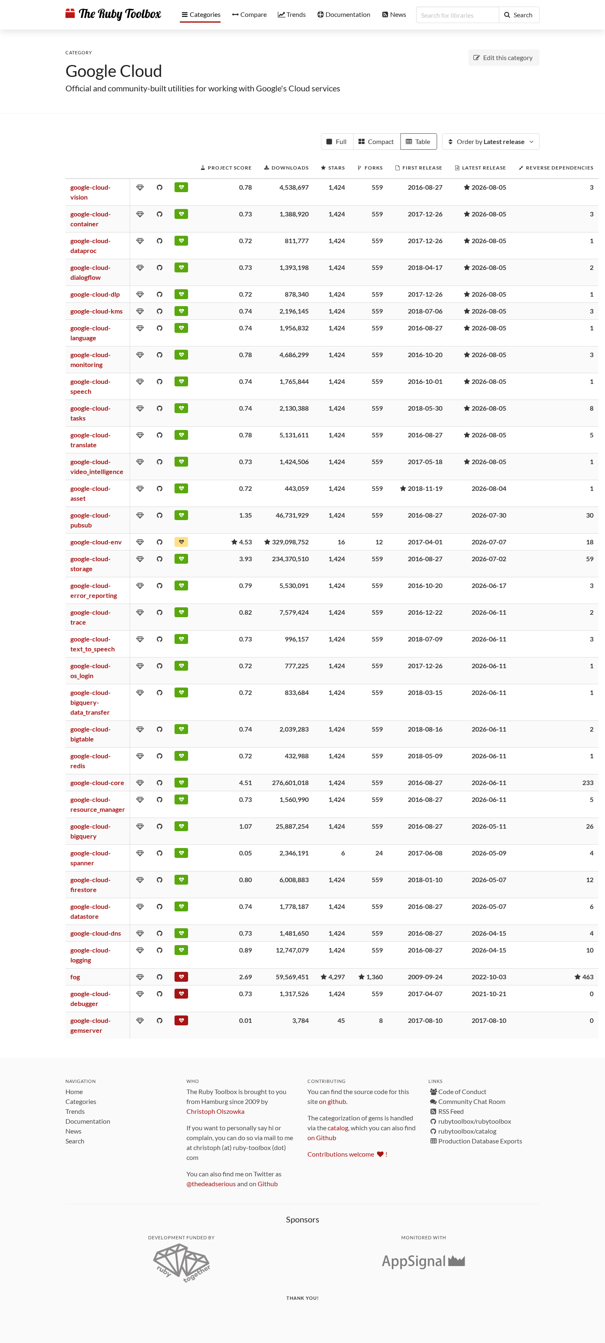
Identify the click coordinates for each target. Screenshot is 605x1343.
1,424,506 (294, 461)
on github (332, 1101)
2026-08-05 (489, 187)
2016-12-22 (425, 612)
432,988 (297, 756)
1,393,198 (294, 267)
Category (78, 52)
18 (589, 542)
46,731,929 (292, 515)
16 (341, 542)
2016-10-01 (425, 381)
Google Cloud (113, 71)
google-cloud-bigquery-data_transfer (90, 702)
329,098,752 (290, 542)
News (73, 1131)
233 (587, 782)
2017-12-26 (425, 214)
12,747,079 (292, 950)
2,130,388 (294, 408)
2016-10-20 (425, 354)
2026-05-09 (489, 853)
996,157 (297, 639)
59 (589, 558)
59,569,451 (292, 977)
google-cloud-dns (95, 933)
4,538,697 (294, 187)
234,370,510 (290, 558)
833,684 (297, 692)
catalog (338, 1128)
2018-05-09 (425, 756)
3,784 (300, 1020)
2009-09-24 (425, 977)
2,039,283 (294, 729)
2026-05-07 (489, 879)
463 (587, 977)
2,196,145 (294, 311)
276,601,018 (290, 782)
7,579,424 (294, 612)
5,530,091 (294, 585)
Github (268, 1183)
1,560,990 (294, 799)
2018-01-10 (425, 879)
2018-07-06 (425, 311)
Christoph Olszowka (215, 1111)
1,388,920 (294, 214)
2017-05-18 (425, 461)
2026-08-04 (489, 488)
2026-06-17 (489, 585)
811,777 (297, 240)
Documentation (87, 1121)
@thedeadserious (211, 1183)
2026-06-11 (489, 612)
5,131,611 (294, 435)
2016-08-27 (425, 187)
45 (341, 1020)
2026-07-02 (489, 558)
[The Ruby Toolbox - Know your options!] (113, 15)
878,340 (297, 294)
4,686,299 (294, 354)
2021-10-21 (489, 993)
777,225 (297, 665)
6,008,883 (294, 879)
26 (589, 826)
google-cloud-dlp (95, 294)
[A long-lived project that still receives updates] (181, 188)
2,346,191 (294, 853)
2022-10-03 (489, 977)
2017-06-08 (425, 853)
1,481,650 (294, 933)
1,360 (374, 977)
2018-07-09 (425, 639)
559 (377, 187)
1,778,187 (294, 906)
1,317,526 (294, 993)
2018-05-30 (425, 408)
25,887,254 (292, 826)
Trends (75, 1111)
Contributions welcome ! (347, 1154)
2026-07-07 (489, 542)
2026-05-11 (489, 826)
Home (74, 1091)
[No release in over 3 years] (181, 995)
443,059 (297, 488)
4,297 (336, 977)
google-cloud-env (96, 542)
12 (379, 542)
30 (589, 515)
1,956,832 (294, 328)
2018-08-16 (425, 729)
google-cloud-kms (96, 311)
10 (589, 950)
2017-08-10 (425, 1020)
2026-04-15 (489, 933)
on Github (321, 1137)
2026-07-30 (489, 515)
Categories (80, 1101)
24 (379, 853)
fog (75, 977)
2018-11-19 (425, 488)
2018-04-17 (425, 267)
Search (74, 1141)
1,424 (336, 187)
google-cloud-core (97, 782)
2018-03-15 (425, 692)
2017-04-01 (425, 542)
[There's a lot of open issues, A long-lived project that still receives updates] (181, 543)
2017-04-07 (425, 993)
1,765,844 (294, 381)
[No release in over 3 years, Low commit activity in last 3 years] (181, 978)
